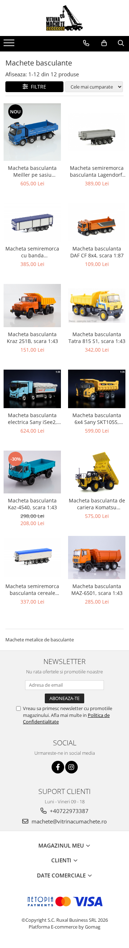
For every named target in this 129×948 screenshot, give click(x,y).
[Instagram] (71, 767)
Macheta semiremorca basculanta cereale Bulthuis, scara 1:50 (32, 589)
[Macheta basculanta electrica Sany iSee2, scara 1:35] (32, 389)
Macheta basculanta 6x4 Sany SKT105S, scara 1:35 (96, 418)
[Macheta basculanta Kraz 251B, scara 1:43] (32, 305)
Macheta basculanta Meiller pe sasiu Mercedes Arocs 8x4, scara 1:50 (32, 171)
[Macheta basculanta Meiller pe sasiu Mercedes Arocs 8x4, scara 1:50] (32, 132)
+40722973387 (68, 810)
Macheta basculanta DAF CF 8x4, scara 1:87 (97, 252)
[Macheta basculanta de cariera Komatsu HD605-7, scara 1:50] (96, 472)
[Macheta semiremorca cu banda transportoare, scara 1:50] (32, 222)
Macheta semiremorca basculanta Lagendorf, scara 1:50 (97, 171)
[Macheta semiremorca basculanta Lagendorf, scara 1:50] (96, 132)
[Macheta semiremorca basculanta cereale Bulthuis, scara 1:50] (32, 557)
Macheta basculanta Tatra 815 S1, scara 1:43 (96, 337)
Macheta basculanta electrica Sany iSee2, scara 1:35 (32, 418)
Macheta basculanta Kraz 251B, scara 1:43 (32, 337)
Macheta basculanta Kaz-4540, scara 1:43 (32, 504)
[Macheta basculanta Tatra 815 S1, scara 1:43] (96, 305)
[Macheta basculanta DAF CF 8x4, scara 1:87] (96, 222)
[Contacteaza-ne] (86, 43)
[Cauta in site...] (121, 43)
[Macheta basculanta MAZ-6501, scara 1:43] (96, 557)
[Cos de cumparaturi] (104, 43)
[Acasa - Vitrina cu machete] (64, 18)
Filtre (37, 86)
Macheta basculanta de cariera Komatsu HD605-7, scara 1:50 (97, 504)
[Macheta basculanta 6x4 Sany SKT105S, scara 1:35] (96, 389)
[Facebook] (58, 767)
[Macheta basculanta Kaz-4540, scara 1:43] (32, 472)
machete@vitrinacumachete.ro (68, 821)
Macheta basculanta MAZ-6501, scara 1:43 (97, 589)
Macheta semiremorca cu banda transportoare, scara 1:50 (32, 252)
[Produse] (10, 45)
